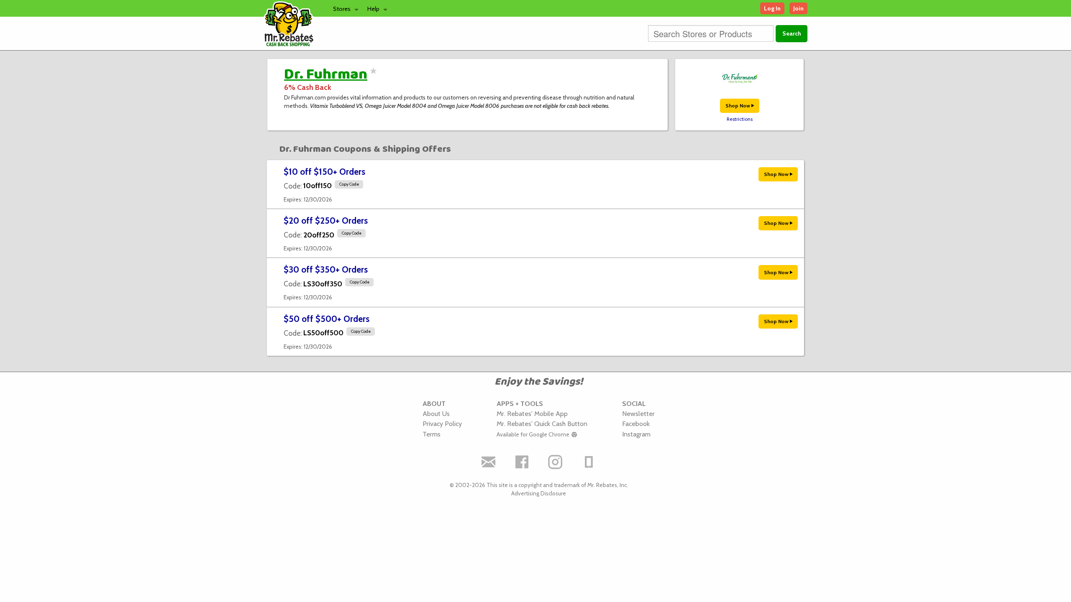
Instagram (636, 434)
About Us (436, 413)
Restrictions (740, 119)
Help (373, 9)
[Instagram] (555, 462)
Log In (772, 8)
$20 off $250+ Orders (326, 220)
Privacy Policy (442, 423)
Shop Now (738, 105)
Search (791, 33)
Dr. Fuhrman (325, 74)
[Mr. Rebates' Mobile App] (589, 462)
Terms (432, 434)
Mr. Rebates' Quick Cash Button (542, 423)
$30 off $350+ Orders (326, 269)
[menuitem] (343, 8)
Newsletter (638, 413)
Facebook (636, 423)
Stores (342, 9)
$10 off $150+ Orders (324, 171)
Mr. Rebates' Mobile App (532, 413)
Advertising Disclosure (538, 493)
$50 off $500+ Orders (326, 319)
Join (798, 8)
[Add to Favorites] (372, 76)
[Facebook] (522, 462)
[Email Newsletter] (488, 462)
